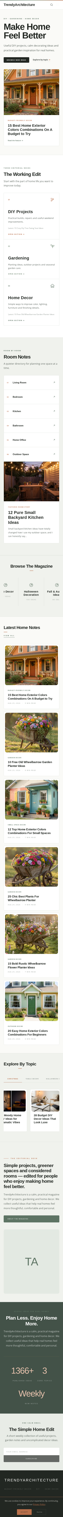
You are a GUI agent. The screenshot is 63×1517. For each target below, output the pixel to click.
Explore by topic (41, 59)
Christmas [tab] (12, 1079)
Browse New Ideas (16, 60)
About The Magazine (17, 1219)
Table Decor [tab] (32, 1079)
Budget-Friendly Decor (17, 1489)
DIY (38, 1489)
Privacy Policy (39, 1504)
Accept (24, 1512)
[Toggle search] (51, 4)
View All (9, 635)
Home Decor (52, 1489)
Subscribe (31, 1459)
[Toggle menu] (57, 5)
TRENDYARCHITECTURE (31, 1480)
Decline (39, 1512)
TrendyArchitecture (19, 5)
